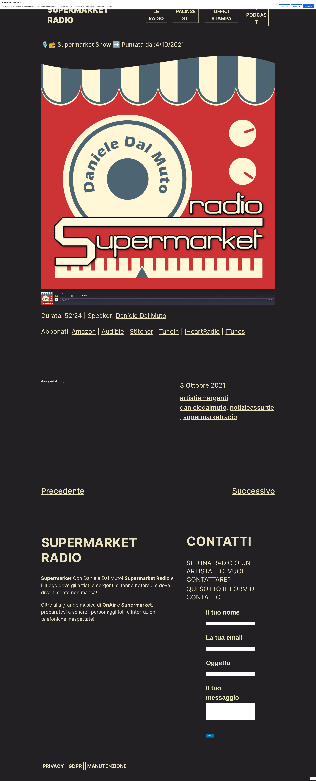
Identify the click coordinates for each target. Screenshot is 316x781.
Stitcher (141, 331)
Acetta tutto (308, 6)
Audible (112, 331)
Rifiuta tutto (296, 6)
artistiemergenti (204, 398)
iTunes (235, 331)
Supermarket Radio (78, 15)
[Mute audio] (60, 300)
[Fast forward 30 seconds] (69, 300)
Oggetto (218, 662)
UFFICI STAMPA (221, 14)
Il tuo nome (223, 612)
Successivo (253, 491)
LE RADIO (156, 14)
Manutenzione (107, 766)
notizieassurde (252, 407)
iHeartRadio (202, 331)
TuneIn (169, 331)
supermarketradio (210, 417)
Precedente (62, 491)
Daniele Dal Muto (141, 315)
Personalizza (284, 6)
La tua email (224, 637)
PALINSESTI (186, 14)
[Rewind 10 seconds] (63, 300)
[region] (158, 4)
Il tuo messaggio (222, 692)
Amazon (84, 331)
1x (65, 300)
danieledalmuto (203, 407)
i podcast (256, 15)
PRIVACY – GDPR (62, 766)
